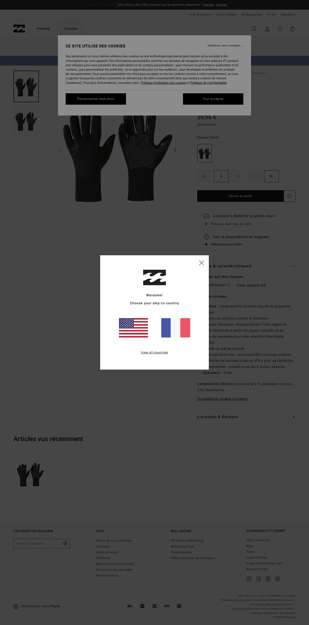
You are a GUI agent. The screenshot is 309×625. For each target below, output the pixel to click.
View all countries (154, 352)
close (201, 262)
